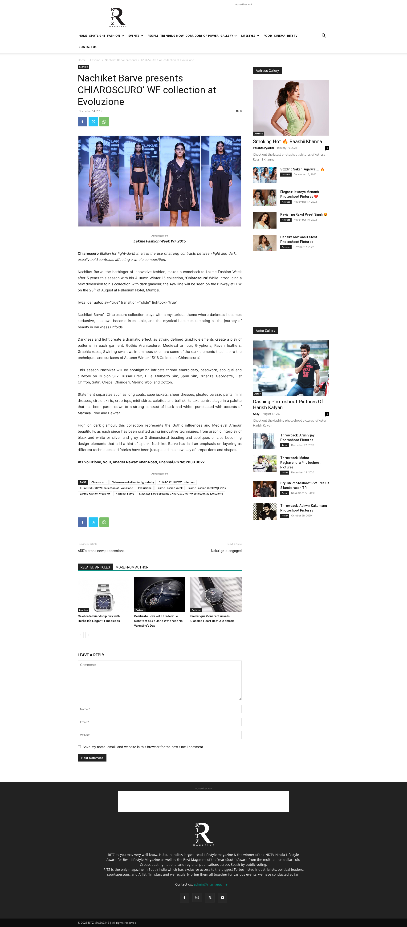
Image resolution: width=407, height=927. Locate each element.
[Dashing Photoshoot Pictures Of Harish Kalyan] (291, 368)
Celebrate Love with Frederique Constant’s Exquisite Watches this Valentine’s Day (158, 620)
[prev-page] (81, 635)
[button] (323, 36)
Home (83, 36)
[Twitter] (93, 121)
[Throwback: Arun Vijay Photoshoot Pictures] (265, 441)
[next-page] (88, 635)
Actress (258, 133)
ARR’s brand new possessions (101, 551)
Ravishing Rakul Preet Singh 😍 (303, 214)
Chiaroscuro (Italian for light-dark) (133, 482)
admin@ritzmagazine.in (213, 884)
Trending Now (172, 36)
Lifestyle (248, 36)
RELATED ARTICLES (95, 567)
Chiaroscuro (98, 482)
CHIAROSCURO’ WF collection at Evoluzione (106, 488)
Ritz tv (292, 36)
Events (133, 36)
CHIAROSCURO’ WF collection (177, 482)
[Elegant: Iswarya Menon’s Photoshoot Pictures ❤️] (265, 197)
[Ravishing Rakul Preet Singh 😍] (265, 220)
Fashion (113, 36)
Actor (257, 393)
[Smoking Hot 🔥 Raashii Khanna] (291, 108)
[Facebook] (82, 121)
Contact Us (88, 47)
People (153, 36)
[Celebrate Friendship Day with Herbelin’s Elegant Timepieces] (103, 594)
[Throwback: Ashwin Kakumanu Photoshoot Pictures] (265, 511)
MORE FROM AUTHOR (132, 567)
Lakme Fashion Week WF (95, 493)
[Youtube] (222, 898)
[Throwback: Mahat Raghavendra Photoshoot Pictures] (265, 463)
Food (268, 36)
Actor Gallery (265, 331)
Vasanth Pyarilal (263, 147)
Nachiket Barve (124, 493)
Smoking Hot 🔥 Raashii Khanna (287, 141)
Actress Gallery (267, 71)
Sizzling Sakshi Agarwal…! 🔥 (302, 169)
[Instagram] (197, 897)
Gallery (226, 36)
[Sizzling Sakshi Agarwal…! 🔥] (265, 175)
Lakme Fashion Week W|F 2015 (207, 488)
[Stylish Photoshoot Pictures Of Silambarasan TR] (265, 489)
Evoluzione (144, 488)
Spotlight (97, 36)
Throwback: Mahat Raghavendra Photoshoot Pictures (300, 462)
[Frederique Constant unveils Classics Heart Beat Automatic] (216, 594)
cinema (279, 36)
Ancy (256, 413)
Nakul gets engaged (226, 551)
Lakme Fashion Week (170, 488)
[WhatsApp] (104, 121)
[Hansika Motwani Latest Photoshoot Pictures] (265, 243)
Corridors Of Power (202, 36)
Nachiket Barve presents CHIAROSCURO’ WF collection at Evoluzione (181, 493)
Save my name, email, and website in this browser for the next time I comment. (143, 747)
